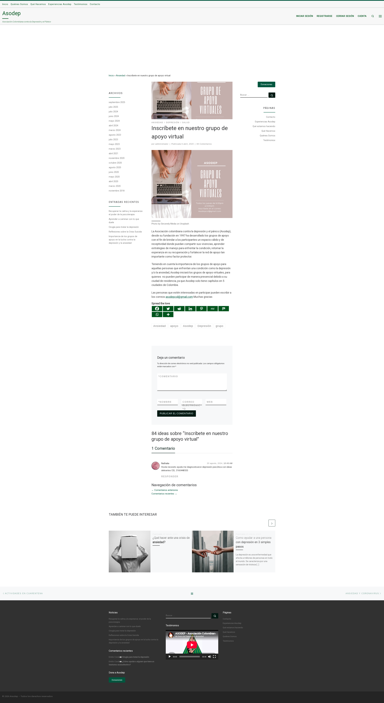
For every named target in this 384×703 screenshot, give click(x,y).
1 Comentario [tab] (163, 448)
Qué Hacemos (268, 131)
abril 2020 (113, 181)
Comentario (168, 376)
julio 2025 (113, 107)
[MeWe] (212, 308)
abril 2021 (113, 153)
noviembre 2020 (116, 158)
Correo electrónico (191, 405)
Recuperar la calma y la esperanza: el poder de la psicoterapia (126, 213)
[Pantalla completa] (214, 656)
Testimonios (269, 140)
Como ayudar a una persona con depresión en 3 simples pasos (253, 542)
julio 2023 (113, 139)
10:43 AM (228, 463)
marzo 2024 (115, 130)
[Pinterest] (201, 308)
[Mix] (223, 308)
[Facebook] (157, 308)
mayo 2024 (114, 121)
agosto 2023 (115, 135)
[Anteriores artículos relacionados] (264, 523)
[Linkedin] (190, 308)
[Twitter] (168, 308)
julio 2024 (113, 111)
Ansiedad (120, 75)
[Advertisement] (192, 47)
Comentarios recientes (164, 493)
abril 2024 (113, 125)
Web (210, 402)
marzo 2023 (115, 149)
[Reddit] (179, 308)
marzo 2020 (115, 186)
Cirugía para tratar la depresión (124, 227)
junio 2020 (114, 172)
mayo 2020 (114, 177)
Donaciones (266, 84)
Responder (169, 476)
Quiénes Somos (267, 135)
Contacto (270, 117)
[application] (192, 645)
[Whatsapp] (157, 314)
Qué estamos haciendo (264, 126)
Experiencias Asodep (265, 121)
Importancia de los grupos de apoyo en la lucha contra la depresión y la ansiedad (123, 239)
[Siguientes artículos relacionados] (271, 523)
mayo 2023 (114, 144)
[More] (168, 314)
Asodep (14, 696)
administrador (161, 144)
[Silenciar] (209, 656)
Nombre (165, 402)
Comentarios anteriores (165, 490)
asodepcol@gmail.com (179, 296)
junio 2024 (114, 116)
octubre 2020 (115, 163)
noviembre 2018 (116, 190)
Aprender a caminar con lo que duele (124, 221)
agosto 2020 (115, 167)
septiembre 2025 (117, 102)
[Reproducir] (169, 656)
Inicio (111, 75)
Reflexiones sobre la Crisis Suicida (125, 231)
